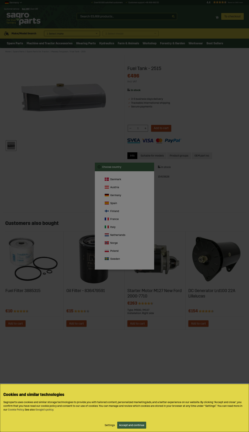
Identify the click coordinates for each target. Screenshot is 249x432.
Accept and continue (131, 425)
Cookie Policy (16, 409)
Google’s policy (44, 409)
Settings (110, 425)
